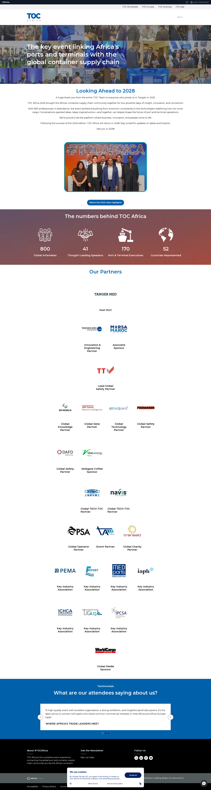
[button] (203, 783)
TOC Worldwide (130, 7)
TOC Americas (165, 7)
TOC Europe (148, 7)
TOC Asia (180, 7)
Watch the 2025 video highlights (105, 202)
